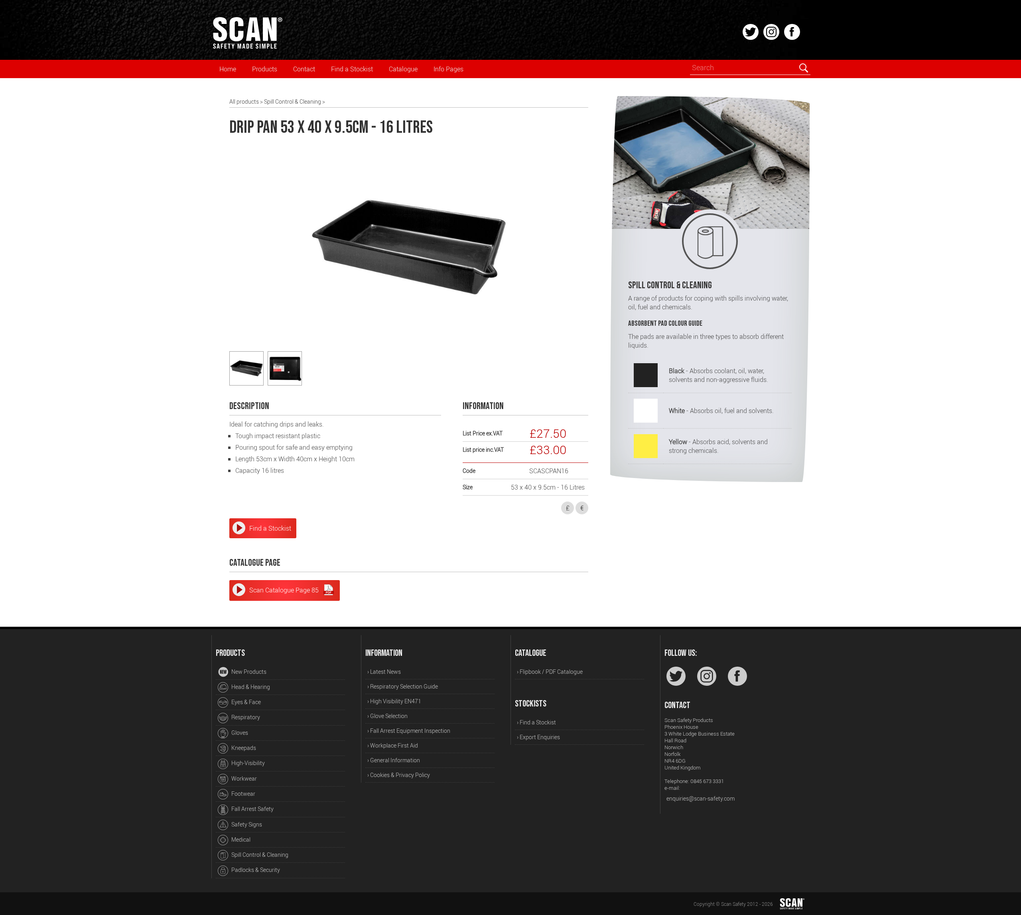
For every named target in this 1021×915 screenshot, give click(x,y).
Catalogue (403, 69)
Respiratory (245, 717)
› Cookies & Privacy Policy (398, 775)
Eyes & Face (245, 702)
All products (244, 101)
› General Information (393, 760)
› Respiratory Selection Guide (402, 686)
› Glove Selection (387, 716)
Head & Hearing (250, 687)
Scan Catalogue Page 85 (284, 590)
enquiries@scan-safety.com (700, 798)
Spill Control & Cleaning (292, 101)
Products (264, 69)
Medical (240, 839)
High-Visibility (247, 763)
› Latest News (384, 671)
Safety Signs (246, 824)
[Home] (247, 47)
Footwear (242, 793)
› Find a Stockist (536, 722)
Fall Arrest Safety (252, 809)
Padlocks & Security (255, 870)
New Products (248, 671)
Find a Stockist (352, 69)
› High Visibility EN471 (394, 701)
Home (227, 69)
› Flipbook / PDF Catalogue (550, 671)
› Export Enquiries (538, 737)
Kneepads (243, 748)
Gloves (239, 732)
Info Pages (448, 69)
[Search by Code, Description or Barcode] (803, 68)
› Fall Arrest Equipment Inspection (408, 730)
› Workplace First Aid (392, 745)
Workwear (243, 778)
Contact (304, 69)
